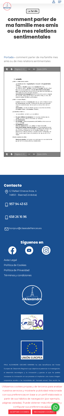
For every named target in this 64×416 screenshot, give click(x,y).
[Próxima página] (11, 69)
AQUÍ (47, 406)
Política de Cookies (15, 265)
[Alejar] (29, 69)
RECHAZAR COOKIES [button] (44, 412)
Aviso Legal (10, 260)
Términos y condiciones (17, 275)
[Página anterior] (7, 69)
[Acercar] (34, 69)
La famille (33, 11)
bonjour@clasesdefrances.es (25, 228)
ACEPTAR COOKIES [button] (19, 412)
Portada (9, 57)
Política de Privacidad (16, 270)
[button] (59, 1)
